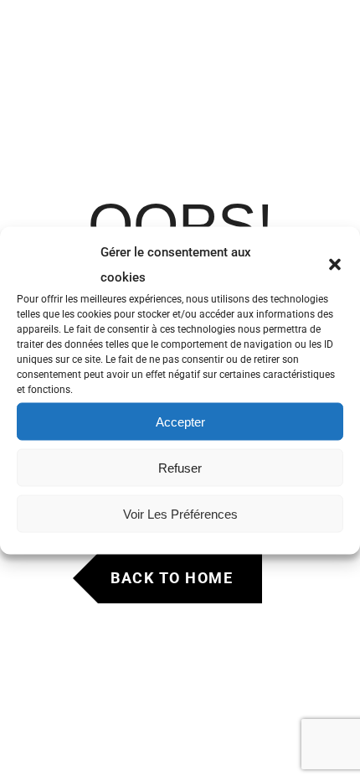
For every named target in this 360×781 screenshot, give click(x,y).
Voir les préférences (180, 513)
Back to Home (172, 578)
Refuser (180, 467)
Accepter (180, 421)
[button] (335, 264)
